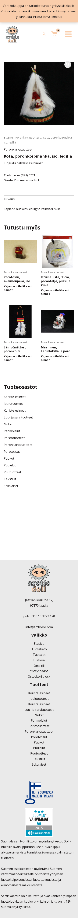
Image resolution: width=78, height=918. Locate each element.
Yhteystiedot (39, 671)
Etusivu (8, 137)
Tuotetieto (39, 649)
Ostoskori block (39, 676)
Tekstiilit (10, 479)
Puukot (9, 458)
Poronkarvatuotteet (28, 137)
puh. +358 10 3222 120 (39, 616)
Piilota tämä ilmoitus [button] (47, 17)
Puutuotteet (12, 472)
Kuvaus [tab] (9, 199)
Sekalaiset (11, 486)
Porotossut (12, 451)
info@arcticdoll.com (39, 627)
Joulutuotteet (13, 404)
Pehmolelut (12, 431)
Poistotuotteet (14, 438)
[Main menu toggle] (68, 34)
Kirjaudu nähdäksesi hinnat (23, 163)
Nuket (8, 424)
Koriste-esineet (15, 397)
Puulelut (10, 465)
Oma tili (39, 666)
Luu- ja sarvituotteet (18, 417)
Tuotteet (39, 655)
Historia (39, 660)
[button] (44, 34)
